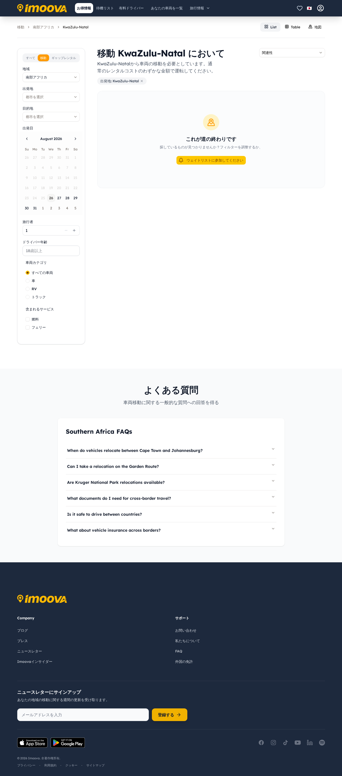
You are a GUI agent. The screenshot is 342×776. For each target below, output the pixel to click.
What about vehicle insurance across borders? (113, 530)
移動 (20, 27)
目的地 (28, 108)
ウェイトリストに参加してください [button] (215, 160)
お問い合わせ (185, 630)
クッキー (71, 765)
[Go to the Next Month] (75, 139)
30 (27, 208)
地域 (26, 69)
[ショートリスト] (300, 8)
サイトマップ (95, 765)
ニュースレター (29, 651)
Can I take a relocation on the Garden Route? (113, 466)
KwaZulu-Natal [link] (76, 27)
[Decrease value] (66, 230)
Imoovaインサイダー (34, 661)
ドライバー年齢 (35, 242)
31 (35, 208)
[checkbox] (28, 319)
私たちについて (187, 641)
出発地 (28, 88)
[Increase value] (74, 230)
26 (51, 198)
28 (67, 198)
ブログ (22, 630)
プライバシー (26, 765)
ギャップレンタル (64, 58)
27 (59, 198)
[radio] (28, 273)
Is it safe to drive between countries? (104, 514)
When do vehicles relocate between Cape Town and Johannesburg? (135, 450)
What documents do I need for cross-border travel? (119, 498)
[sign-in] (320, 8)
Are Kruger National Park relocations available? (116, 482)
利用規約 (50, 765)
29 (75, 198)
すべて (30, 58)
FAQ (178, 651)
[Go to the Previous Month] (27, 139)
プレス (22, 641)
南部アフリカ (43, 27)
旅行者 (28, 222)
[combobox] (51, 77)
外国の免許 (184, 661)
